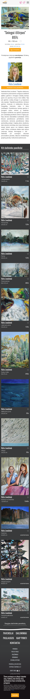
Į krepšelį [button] (16, 49)
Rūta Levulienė (15, 84)
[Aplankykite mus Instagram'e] (19, 671)
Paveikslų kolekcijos (15, 664)
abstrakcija (17, 46)
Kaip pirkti (21, 638)
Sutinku (15, 695)
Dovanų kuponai (15, 660)
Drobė (23, 44)
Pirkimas (15, 649)
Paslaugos (8, 638)
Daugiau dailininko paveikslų (15, 624)
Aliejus (12, 44)
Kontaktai (15, 643)
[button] (20, 41)
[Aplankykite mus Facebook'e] (18, 671)
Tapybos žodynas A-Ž (15, 667)
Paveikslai (8, 633)
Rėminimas (15, 657)
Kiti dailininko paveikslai (11, 148)
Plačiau (12, 690)
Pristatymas (15, 652)
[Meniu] (28, 2)
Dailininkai (21, 633)
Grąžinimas (15, 654)
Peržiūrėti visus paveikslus (15, 87)
